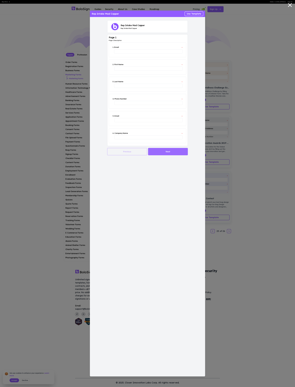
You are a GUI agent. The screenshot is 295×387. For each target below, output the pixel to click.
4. (113, 99)
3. (113, 82)
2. (113, 64)
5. (113, 116)
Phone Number (120, 99)
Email (116, 47)
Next (168, 151)
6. (113, 133)
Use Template (194, 13)
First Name (118, 64)
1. (113, 47)
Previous (127, 151)
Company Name (121, 133)
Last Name (118, 82)
